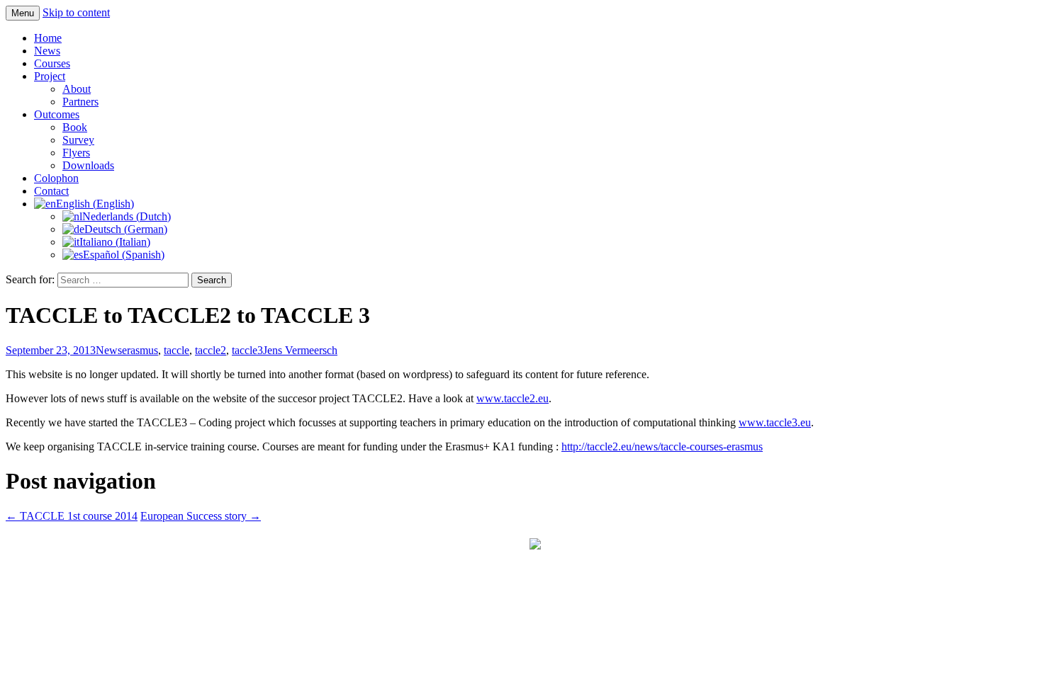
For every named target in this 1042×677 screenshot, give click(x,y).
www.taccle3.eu (775, 422)
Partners (80, 102)
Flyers (76, 153)
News (47, 51)
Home (48, 38)
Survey (78, 140)
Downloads (88, 165)
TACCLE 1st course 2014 (72, 516)
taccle (176, 350)
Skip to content (76, 12)
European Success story (200, 516)
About (76, 89)
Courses (52, 63)
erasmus (140, 350)
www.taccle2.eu (512, 398)
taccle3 (247, 350)
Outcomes (56, 114)
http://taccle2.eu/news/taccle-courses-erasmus (662, 446)
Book (74, 127)
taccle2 (210, 350)
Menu (22, 13)
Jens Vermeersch (300, 350)
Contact (51, 191)
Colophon (56, 178)
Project (49, 76)
